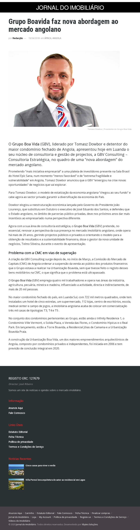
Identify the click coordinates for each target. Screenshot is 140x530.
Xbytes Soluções (90, 524)
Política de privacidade (21, 441)
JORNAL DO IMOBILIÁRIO (70, 7)
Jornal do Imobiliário (19, 517)
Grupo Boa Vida (25, 143)
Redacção (18, 38)
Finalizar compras (101, 513)
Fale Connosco (17, 413)
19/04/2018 (34, 38)
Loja (34, 517)
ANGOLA (56, 38)
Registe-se (85, 517)
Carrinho (29, 513)
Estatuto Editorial (18, 431)
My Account (45, 517)
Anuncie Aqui (16, 408)
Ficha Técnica (16, 436)
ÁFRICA (47, 38)
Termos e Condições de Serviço (26, 446)
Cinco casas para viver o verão (40, 465)
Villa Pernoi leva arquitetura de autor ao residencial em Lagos (55, 480)
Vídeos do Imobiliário (19, 520)
